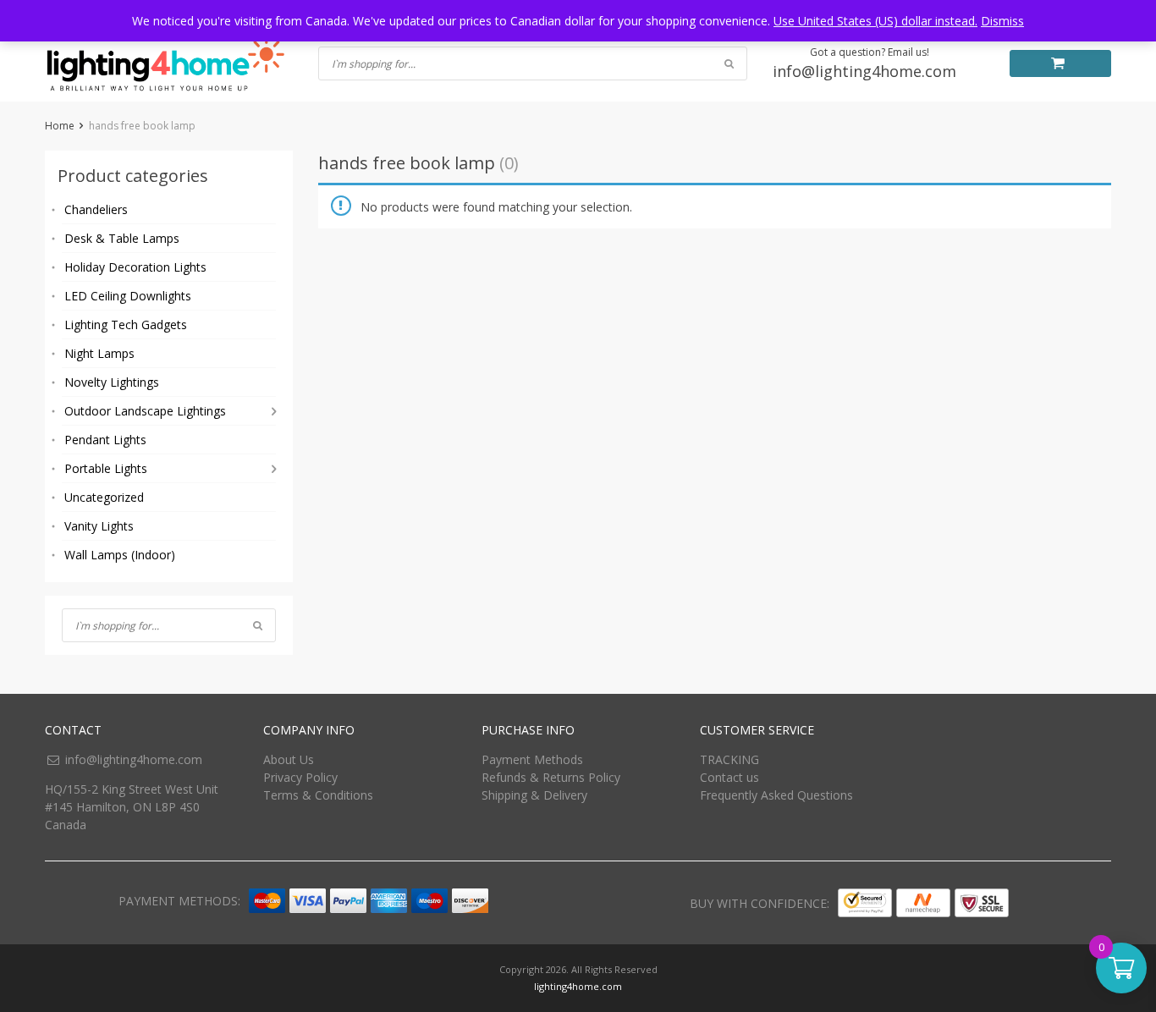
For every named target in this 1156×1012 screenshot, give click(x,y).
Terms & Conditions (318, 795)
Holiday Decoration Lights (135, 267)
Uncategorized (104, 497)
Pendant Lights (105, 440)
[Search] (257, 625)
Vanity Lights (99, 526)
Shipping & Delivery (534, 795)
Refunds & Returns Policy (551, 777)
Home (59, 125)
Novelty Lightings (111, 382)
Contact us (729, 777)
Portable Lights (105, 468)
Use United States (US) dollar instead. (875, 21)
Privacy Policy (300, 777)
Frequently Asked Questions (776, 795)
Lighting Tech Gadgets (125, 324)
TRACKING (729, 759)
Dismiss (1002, 21)
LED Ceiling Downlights (127, 296)
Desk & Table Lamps (121, 238)
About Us (288, 759)
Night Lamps (99, 353)
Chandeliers (96, 209)
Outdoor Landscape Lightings (145, 411)
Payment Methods (532, 759)
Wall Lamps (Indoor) (119, 555)
